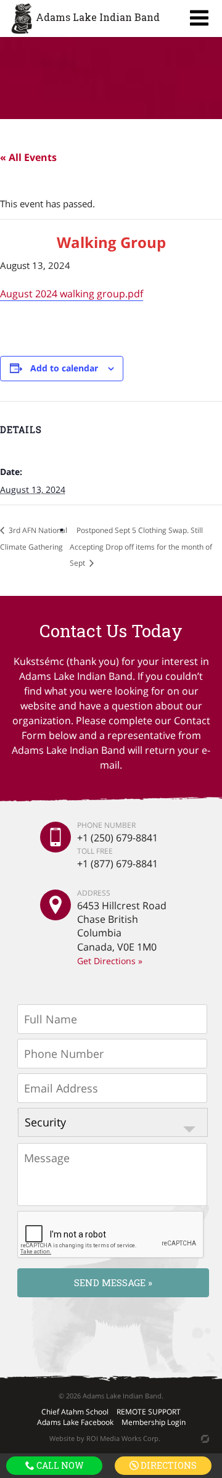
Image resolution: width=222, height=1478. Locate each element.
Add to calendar (64, 368)
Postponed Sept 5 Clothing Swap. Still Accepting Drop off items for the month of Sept (141, 546)
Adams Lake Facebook (75, 1422)
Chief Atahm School (75, 1411)
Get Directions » (109, 961)
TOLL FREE (95, 850)
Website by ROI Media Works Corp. (104, 1438)
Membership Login (153, 1422)
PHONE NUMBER (106, 825)
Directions (168, 1465)
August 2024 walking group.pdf (71, 293)
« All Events (28, 157)
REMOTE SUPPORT (149, 1411)
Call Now (59, 1465)
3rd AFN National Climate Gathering (33, 538)
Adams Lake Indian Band (98, 16)
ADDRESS (93, 893)
